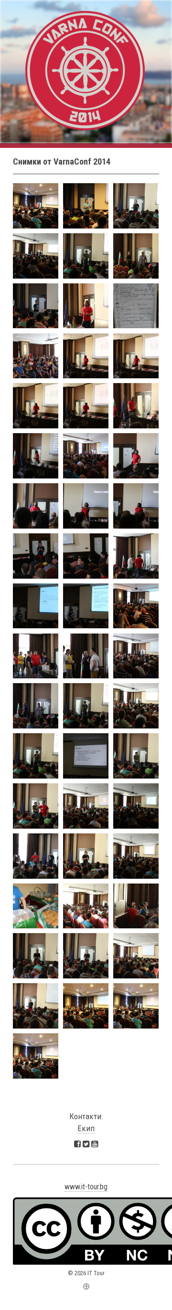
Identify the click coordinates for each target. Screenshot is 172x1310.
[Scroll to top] (86, 1286)
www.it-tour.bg (86, 1187)
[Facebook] (77, 1144)
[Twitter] (86, 1144)
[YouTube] (94, 1144)
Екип (86, 1128)
